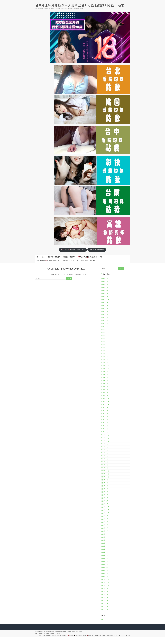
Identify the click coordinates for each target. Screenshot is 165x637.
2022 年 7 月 (104, 414)
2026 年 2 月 (104, 296)
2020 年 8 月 (104, 483)
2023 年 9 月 (104, 371)
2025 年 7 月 (104, 308)
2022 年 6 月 (104, 417)
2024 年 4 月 (104, 353)
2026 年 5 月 (104, 287)
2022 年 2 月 (104, 429)
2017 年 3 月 (104, 606)
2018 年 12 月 (105, 543)
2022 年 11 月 (105, 402)
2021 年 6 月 (104, 453)
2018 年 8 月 (104, 555)
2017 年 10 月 (105, 585)
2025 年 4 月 (104, 317)
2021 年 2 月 (104, 465)
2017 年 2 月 (104, 609)
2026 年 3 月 (104, 293)
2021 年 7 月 (104, 450)
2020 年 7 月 (104, 486)
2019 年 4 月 (104, 531)
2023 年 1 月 (104, 396)
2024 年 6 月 (104, 347)
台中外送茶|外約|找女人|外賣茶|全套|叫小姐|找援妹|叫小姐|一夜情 (79, 5)
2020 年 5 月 (104, 492)
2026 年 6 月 (104, 284)
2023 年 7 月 (104, 377)
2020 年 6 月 (104, 489)
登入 (38, 257)
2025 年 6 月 (104, 311)
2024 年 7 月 (104, 344)
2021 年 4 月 (104, 459)
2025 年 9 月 (104, 302)
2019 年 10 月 (105, 513)
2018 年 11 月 (105, 546)
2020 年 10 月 (105, 477)
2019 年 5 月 (104, 528)
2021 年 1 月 (104, 468)
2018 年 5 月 (104, 564)
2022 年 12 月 (105, 399)
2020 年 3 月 (104, 498)
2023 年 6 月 (104, 380)
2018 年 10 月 (105, 549)
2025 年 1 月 (104, 326)
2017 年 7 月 (104, 594)
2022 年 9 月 (104, 408)
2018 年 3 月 (104, 570)
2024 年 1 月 (104, 362)
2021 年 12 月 (105, 435)
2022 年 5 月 (104, 420)
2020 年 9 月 (104, 480)
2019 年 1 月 (104, 540)
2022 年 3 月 (104, 426)
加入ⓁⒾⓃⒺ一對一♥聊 (96, 249)
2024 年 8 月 (104, 341)
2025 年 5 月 (104, 314)
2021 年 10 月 (105, 441)
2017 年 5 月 (104, 600)
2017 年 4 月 (104, 603)
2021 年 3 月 (104, 462)
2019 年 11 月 (105, 510)
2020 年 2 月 (104, 501)
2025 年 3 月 (104, 320)
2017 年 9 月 (104, 588)
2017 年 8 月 (104, 591)
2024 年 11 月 (105, 332)
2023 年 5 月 (104, 384)
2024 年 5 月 (104, 350)
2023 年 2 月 (104, 393)
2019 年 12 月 (105, 507)
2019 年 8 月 (104, 519)
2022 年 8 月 (104, 411)
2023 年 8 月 (104, 374)
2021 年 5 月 (104, 456)
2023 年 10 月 (105, 368)
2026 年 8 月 (104, 278)
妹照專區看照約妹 (54, 257)
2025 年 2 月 (104, 323)
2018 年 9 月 (104, 552)
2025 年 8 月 (104, 305)
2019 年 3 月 (104, 534)
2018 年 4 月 (104, 567)
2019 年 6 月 (104, 525)
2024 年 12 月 (105, 329)
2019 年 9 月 (104, 516)
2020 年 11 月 (105, 474)
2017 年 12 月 (105, 579)
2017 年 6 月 (104, 597)
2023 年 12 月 (105, 365)
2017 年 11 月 (105, 582)
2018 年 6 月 (104, 561)
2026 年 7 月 (104, 281)
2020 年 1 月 (104, 504)
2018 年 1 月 (104, 576)
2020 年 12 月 (105, 471)
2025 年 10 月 (105, 299)
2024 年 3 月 (104, 356)
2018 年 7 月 (104, 558)
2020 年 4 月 (104, 495)
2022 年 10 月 (105, 405)
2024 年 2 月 (104, 359)
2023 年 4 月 (104, 387)
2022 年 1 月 (104, 432)
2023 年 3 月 (104, 390)
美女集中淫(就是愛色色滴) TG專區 (74, 249)
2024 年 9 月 (104, 338)
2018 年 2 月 (104, 573)
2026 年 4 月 (104, 290)
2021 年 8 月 (104, 447)
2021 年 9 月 (104, 444)
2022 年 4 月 (104, 423)
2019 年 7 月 (104, 522)
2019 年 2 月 (104, 537)
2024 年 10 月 (105, 335)
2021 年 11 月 (105, 438)
